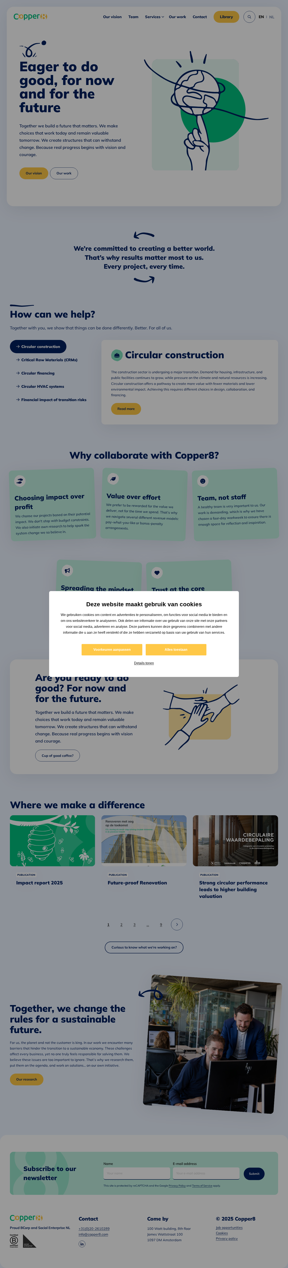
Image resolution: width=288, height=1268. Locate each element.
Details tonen (144, 663)
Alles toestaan (176, 649)
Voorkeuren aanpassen (112, 649)
